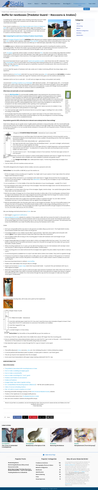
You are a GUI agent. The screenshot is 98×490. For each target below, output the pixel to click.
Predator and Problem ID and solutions (16, 377)
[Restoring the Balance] (61, 435)
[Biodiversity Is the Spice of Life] (37, 435)
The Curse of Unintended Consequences (9, 446)
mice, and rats (34, 41)
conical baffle (10, 62)
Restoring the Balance (57, 445)
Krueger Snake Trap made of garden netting (17, 382)
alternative (36, 179)
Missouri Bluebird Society (12, 217)
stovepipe (9, 53)
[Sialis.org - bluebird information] (13, 3)
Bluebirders (53, 443)
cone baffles (31, 261)
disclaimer (67, 483)
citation (83, 471)
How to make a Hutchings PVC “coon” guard (17, 375)
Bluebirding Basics (13, 462)
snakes (16, 65)
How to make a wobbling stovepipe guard (17, 371)
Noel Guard (18, 74)
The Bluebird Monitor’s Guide (31, 396)
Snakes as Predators (11, 380)
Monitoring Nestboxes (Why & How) (18, 465)
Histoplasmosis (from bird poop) (84, 445)
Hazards (76, 443)
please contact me (70, 465)
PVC (23, 39)
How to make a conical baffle (13, 373)
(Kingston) (17, 39)
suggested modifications (19, 215)
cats (7, 41)
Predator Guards (5, 12)
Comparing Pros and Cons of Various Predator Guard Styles (24, 36)
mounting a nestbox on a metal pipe (21, 83)
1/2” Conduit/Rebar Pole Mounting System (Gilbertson (20, 384)
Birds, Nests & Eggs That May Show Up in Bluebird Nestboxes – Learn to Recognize (20, 469)
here (29, 211)
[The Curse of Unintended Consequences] (13, 435)
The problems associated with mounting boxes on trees (21, 368)
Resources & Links (13, 467)
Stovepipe (11, 39)
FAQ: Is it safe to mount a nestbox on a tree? (18, 389)
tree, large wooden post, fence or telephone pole (24, 27)
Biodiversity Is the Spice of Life (35, 445)
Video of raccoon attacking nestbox (15, 387)
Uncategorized (5, 443)
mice (19, 350)
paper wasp (22, 266)
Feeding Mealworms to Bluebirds (17, 472)
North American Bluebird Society (40, 391)
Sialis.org (76, 471)
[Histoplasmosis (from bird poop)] (85, 435)
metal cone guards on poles (36, 61)
